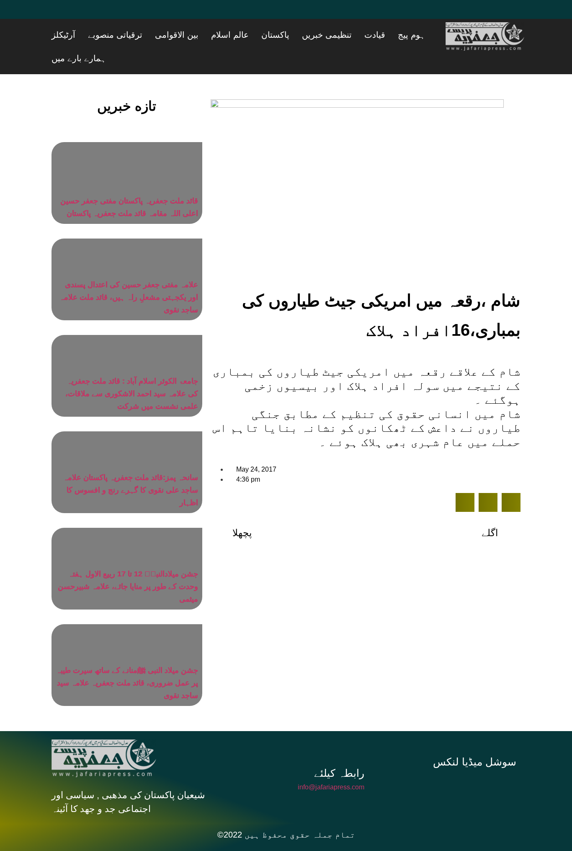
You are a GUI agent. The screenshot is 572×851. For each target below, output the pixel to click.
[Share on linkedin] (511, 481)
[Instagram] (477, 764)
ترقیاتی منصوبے (192, 34)
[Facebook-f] (421, 764)
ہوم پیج (425, 34)
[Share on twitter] (488, 481)
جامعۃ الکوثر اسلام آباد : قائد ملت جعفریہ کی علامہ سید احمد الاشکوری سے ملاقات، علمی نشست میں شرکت (131, 372)
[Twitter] (87, 14)
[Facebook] (62, 14)
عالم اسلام (286, 34)
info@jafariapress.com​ (331, 766)
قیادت (399, 34)
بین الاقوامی (243, 34)
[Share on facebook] (465, 481)
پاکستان (321, 34)
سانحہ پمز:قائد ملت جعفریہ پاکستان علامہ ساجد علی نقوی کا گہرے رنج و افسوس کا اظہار (130, 469)
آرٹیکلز (151, 34)
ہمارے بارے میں (109, 34)
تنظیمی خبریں (362, 34)
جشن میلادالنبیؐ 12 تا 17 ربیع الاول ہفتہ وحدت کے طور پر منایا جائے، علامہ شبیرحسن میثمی (128, 565)
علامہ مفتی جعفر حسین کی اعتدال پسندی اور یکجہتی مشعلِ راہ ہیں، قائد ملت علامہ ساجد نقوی (128, 276)
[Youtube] (112, 14)
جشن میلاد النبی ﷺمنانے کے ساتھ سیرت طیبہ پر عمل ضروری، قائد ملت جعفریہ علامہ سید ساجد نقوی (127, 662)
